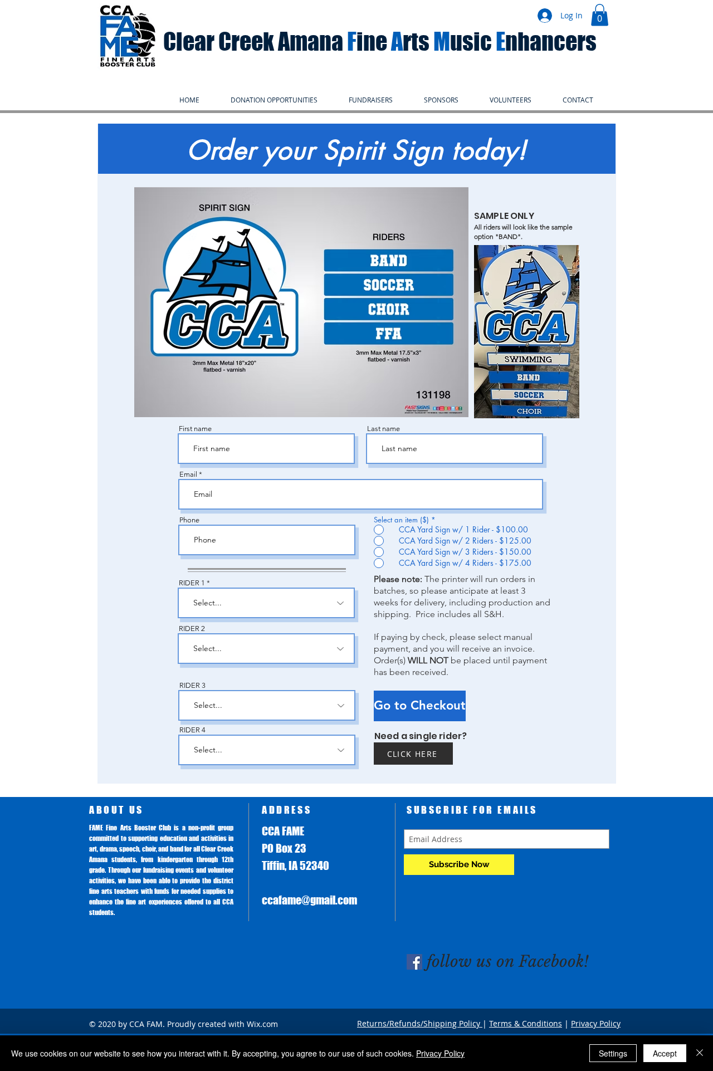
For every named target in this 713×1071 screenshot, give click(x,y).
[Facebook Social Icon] (414, 962)
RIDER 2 (192, 628)
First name (195, 428)
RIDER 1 (192, 582)
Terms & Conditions (525, 1023)
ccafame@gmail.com (309, 900)
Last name (383, 428)
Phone (189, 520)
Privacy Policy (596, 1023)
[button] (599, 15)
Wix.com (262, 1024)
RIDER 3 (192, 685)
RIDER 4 (192, 729)
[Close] (699, 1053)
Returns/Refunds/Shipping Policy (419, 1023)
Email (188, 474)
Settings (613, 1053)
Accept (665, 1053)
